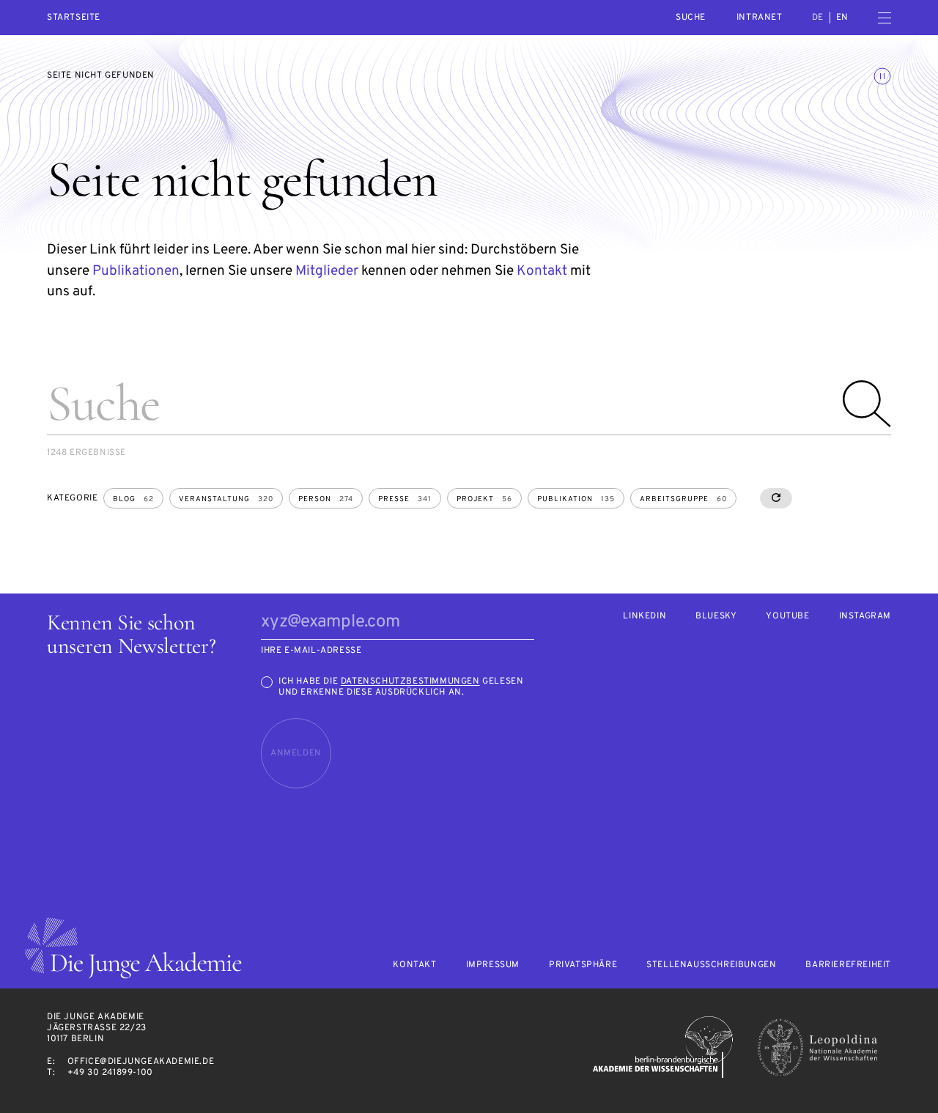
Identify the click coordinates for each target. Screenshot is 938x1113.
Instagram (865, 616)
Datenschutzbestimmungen (410, 681)
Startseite (73, 17)
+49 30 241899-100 (110, 1073)
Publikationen (136, 271)
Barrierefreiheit (848, 965)
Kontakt (542, 271)
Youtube (787, 616)
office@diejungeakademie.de (141, 1062)
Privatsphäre (583, 965)
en (842, 17)
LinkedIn (644, 616)
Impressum (493, 965)
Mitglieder (326, 271)
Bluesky (715, 616)
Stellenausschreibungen (711, 965)
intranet (759, 17)
